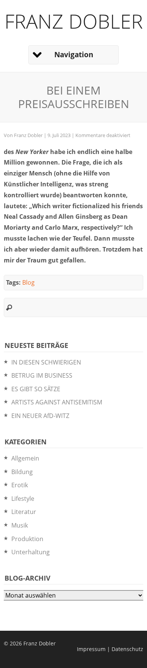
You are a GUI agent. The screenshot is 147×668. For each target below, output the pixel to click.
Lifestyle (22, 498)
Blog (28, 282)
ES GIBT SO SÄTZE (35, 389)
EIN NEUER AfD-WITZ (40, 416)
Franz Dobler (74, 21)
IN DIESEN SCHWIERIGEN (46, 362)
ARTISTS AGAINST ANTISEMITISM (56, 402)
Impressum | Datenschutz (110, 649)
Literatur (23, 512)
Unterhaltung (30, 552)
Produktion (27, 539)
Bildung (22, 472)
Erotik (19, 485)
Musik (19, 525)
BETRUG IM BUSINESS (41, 375)
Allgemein (25, 458)
